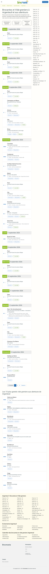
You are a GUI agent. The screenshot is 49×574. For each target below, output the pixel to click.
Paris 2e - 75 (36, 11)
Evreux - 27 (35, 52)
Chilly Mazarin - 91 (37, 48)
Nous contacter (5, 561)
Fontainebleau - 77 (37, 73)
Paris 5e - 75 (36, 17)
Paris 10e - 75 (36, 27)
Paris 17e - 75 (36, 34)
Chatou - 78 (35, 57)
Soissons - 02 (36, 79)
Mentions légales (28, 546)
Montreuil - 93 (36, 63)
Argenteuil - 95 (36, 82)
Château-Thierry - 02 (37, 65)
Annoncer (46, 1)
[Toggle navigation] (1, 2)
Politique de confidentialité (28, 554)
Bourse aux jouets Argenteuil (27, 23)
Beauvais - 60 (36, 84)
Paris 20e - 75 (36, 38)
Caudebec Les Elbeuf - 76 (38, 71)
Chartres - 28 (36, 59)
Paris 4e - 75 (36, 15)
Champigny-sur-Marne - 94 (39, 61)
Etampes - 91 (36, 46)
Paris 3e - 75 (36, 13)
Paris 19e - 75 (36, 36)
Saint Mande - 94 (37, 44)
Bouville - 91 (36, 67)
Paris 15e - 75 (36, 28)
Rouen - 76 (35, 42)
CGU (26, 549)
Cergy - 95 (35, 69)
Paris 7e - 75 (36, 21)
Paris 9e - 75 (36, 25)
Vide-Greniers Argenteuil (7, 23)
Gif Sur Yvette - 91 (37, 55)
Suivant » (23, 385)
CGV (26, 551)
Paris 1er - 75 (36, 9)
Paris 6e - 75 (36, 19)
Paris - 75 (35, 40)
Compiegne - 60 (36, 50)
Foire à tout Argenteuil (16, 23)
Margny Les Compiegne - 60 (39, 81)
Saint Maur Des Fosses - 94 (39, 54)
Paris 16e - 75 (36, 30)
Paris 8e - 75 (36, 23)
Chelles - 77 (35, 77)
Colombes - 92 (36, 75)
